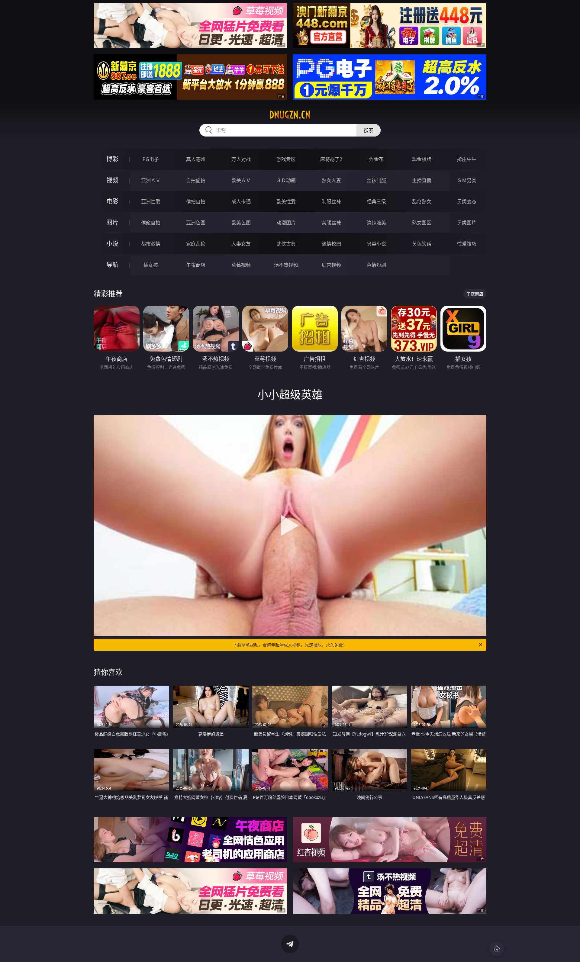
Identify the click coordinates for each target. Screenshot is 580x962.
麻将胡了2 (331, 159)
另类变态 (466, 201)
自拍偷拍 (195, 180)
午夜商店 (195, 265)
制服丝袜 (331, 201)
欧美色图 (241, 222)
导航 (112, 265)
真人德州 (195, 159)
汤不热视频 (286, 265)
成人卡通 (241, 201)
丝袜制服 (376, 180)
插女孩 (150, 265)
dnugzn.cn (290, 115)
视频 (112, 180)
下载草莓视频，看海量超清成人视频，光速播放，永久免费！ (290, 645)
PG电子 (151, 159)
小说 (112, 244)
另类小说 (376, 243)
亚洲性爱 (150, 201)
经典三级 (376, 201)
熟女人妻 (331, 180)
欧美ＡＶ (241, 180)
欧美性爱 (286, 201)
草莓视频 (241, 265)
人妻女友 (241, 243)
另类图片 (466, 222)
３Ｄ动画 (286, 180)
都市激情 (150, 243)
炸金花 (376, 159)
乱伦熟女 (421, 201)
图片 (112, 222)
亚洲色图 (195, 222)
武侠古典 (286, 243)
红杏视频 (331, 265)
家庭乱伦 (195, 243)
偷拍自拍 (195, 201)
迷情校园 (331, 243)
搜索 (368, 130)
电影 (112, 201)
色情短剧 (376, 265)
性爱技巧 (466, 243)
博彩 (112, 159)
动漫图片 (286, 222)
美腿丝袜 (331, 222)
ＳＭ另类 (466, 180)
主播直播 (421, 180)
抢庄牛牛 (466, 159)
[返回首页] (496, 948)
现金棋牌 (421, 159)
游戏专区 (286, 159)
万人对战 (241, 159)
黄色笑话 (421, 243)
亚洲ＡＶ (150, 180)
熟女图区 (421, 222)
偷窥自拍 (150, 222)
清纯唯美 (376, 222)
